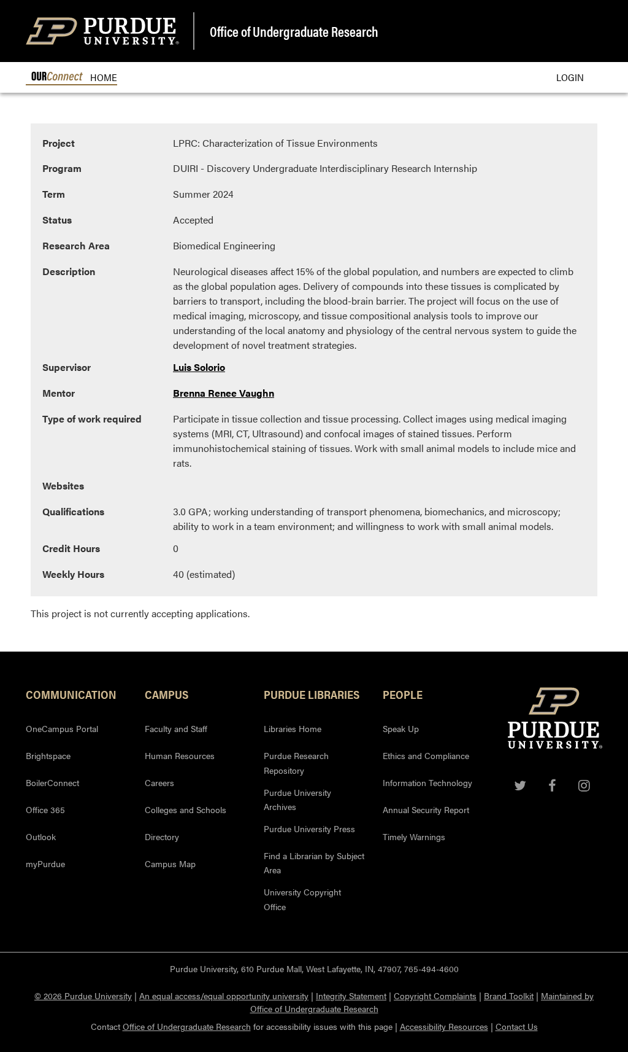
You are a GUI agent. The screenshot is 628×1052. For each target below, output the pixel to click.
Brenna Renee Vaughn (223, 393)
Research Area (76, 245)
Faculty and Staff (176, 728)
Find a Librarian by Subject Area (314, 862)
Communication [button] (71, 694)
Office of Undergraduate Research (187, 1026)
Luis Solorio (199, 367)
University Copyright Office (302, 899)
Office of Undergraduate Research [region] (294, 31)
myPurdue (45, 863)
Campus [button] (166, 694)
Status (57, 219)
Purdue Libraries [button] (311, 694)
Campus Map (170, 863)
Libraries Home (292, 728)
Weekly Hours (73, 574)
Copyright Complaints (435, 995)
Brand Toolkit (509, 995)
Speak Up (401, 728)
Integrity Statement (351, 995)
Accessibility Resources (444, 1026)
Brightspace (48, 755)
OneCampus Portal (62, 728)
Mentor (58, 393)
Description (68, 271)
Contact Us (517, 1026)
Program (62, 168)
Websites (63, 485)
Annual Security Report (426, 809)
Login (570, 77)
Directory (162, 836)
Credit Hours (71, 548)
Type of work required (92, 418)
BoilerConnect (52, 782)
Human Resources (180, 755)
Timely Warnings (414, 836)
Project (58, 143)
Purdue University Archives (297, 799)
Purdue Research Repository (296, 762)
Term (53, 194)
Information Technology (427, 782)
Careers (159, 782)
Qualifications (73, 511)
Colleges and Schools (185, 809)
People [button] (403, 694)
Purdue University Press (309, 828)
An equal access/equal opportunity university (223, 995)
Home (102, 77)
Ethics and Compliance (426, 755)
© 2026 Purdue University (83, 995)
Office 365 (45, 809)
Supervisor (66, 367)
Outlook (41, 836)
